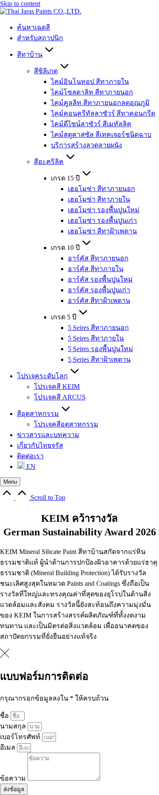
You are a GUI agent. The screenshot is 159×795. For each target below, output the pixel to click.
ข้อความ (14, 778)
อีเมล (8, 747)
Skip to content (20, 3)
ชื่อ (5, 715)
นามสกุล (14, 726)
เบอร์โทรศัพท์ (21, 736)
